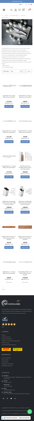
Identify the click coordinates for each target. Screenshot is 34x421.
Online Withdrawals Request (9, 344)
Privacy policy (5, 360)
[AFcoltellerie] (7, 9)
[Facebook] (26, 4)
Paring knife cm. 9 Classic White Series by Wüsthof (25, 96)
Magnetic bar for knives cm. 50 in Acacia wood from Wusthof (9, 238)
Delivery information (7, 339)
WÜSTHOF (23, 15)
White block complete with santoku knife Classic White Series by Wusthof (9, 203)
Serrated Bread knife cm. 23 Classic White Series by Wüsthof (25, 273)
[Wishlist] (19, 10)
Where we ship (5, 342)
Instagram (3, 398)
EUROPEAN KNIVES (15, 15)
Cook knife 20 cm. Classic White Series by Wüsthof (9, 96)
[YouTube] (31, 4)
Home (2, 15)
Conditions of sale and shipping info (11, 341)
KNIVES (6, 15)
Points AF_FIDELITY (6, 358)
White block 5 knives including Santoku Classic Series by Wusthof (25, 167)
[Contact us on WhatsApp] (29, 411)
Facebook (7, 398)
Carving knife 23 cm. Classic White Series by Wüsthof (9, 131)
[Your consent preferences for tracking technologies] (2, 418)
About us (4, 335)
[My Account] (15, 10)
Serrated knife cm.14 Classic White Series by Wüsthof (25, 131)
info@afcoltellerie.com (9, 390)
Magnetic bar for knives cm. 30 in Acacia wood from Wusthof (25, 238)
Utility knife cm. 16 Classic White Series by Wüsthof (9, 272)
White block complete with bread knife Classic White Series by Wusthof (25, 203)
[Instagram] (29, 4)
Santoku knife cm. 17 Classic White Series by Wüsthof (9, 166)
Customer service (6, 337)
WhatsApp (15, 398)
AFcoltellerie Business (7, 365)
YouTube (11, 398)
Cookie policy (5, 362)
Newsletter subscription (8, 363)
